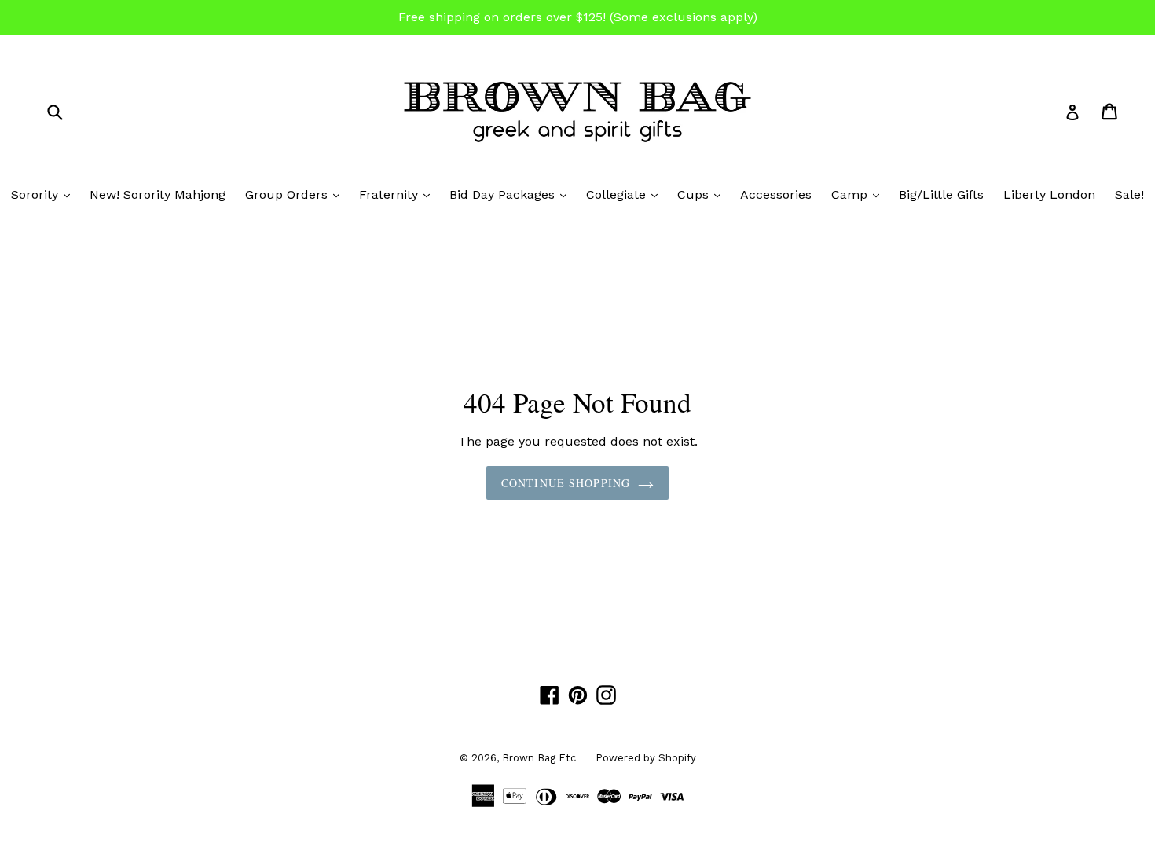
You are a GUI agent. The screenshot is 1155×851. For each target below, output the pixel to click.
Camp (859, 194)
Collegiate (626, 194)
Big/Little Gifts (941, 194)
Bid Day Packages (511, 194)
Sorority (44, 194)
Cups (702, 194)
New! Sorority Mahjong (158, 194)
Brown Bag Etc (539, 758)
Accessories (776, 194)
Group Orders (296, 194)
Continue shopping (565, 482)
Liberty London (1049, 194)
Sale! (1129, 194)
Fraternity (398, 194)
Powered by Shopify (646, 758)
